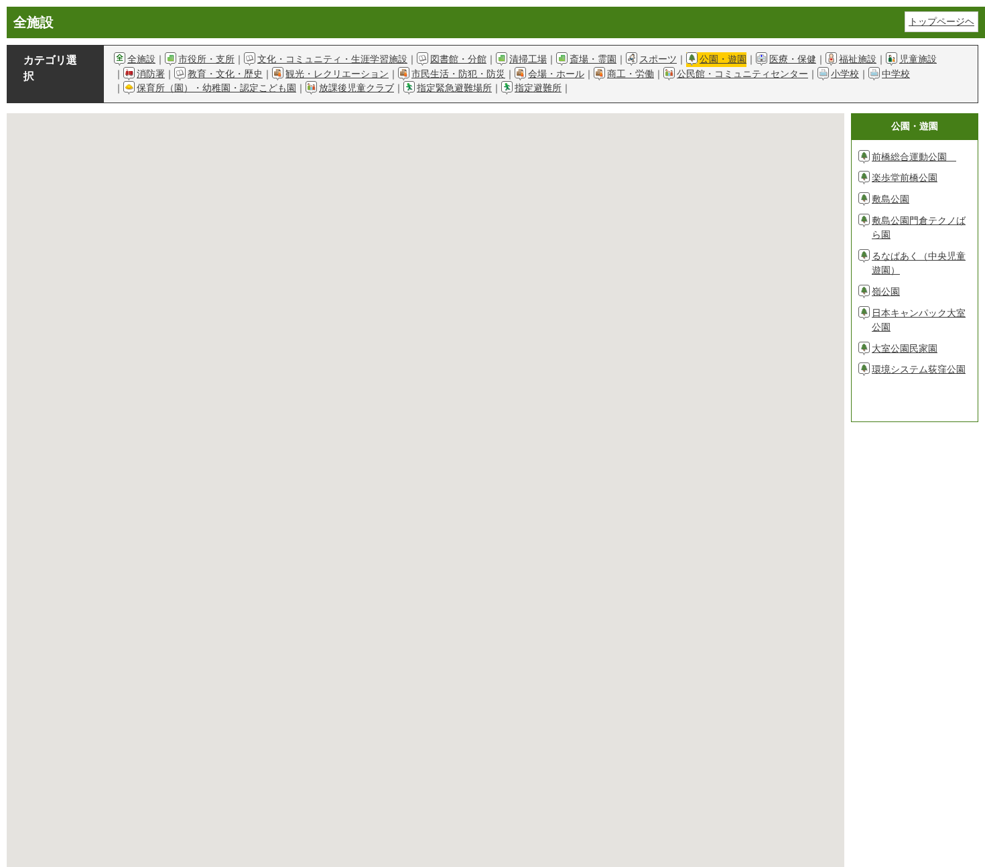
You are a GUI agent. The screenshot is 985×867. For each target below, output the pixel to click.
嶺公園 (886, 291)
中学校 (896, 73)
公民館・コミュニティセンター (742, 73)
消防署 (151, 73)
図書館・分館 (458, 59)
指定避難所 (538, 87)
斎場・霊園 (593, 59)
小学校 (845, 73)
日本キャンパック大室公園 (919, 320)
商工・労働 (630, 73)
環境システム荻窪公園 (919, 369)
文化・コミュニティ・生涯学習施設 (332, 59)
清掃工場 (528, 59)
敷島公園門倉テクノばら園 (919, 228)
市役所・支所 (206, 59)
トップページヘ (941, 21)
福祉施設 (857, 59)
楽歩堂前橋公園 (904, 177)
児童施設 (918, 59)
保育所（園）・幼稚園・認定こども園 (216, 87)
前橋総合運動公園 (914, 156)
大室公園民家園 (904, 348)
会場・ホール (556, 73)
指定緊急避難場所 (454, 87)
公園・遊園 (723, 59)
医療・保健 (792, 59)
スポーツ (658, 59)
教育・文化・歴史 (225, 73)
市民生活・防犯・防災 (458, 73)
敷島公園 (890, 199)
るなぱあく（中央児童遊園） (919, 263)
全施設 (141, 59)
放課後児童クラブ (356, 87)
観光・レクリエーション (337, 73)
